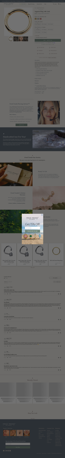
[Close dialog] (42, 215)
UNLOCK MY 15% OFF (32, 231)
